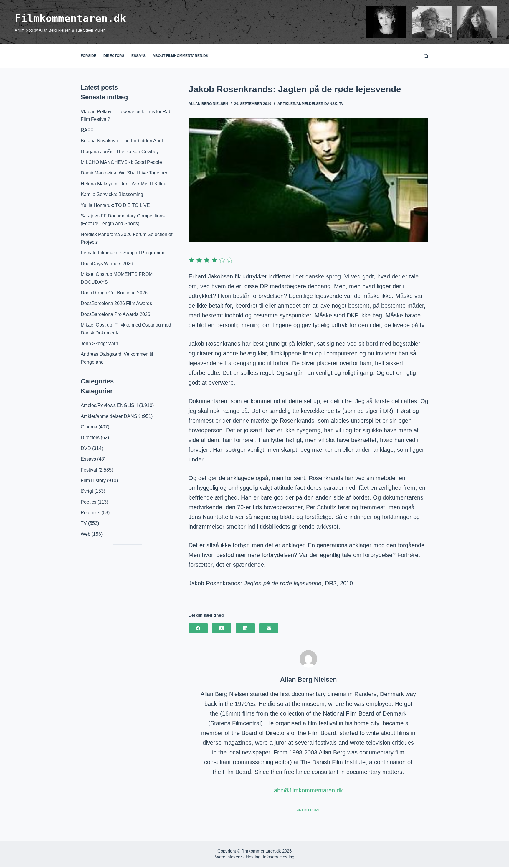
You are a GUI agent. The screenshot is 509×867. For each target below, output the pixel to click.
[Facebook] (198, 628)
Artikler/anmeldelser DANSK (307, 104)
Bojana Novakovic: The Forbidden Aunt (122, 140)
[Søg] (426, 56)
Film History (93, 480)
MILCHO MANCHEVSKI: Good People (121, 162)
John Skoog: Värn (99, 343)
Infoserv (234, 856)
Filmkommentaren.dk (70, 18)
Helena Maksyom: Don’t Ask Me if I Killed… (126, 183)
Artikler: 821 (308, 810)
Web (85, 534)
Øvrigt (87, 491)
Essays (138, 56)
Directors (113, 56)
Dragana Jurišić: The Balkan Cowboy (120, 151)
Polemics (90, 512)
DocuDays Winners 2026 (107, 263)
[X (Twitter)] (221, 628)
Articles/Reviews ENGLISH (109, 405)
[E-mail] (268, 628)
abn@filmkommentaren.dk (308, 790)
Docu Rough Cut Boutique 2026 (114, 292)
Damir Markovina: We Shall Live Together (124, 172)
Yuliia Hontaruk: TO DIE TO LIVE (115, 205)
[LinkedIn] (245, 628)
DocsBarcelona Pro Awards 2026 (115, 314)
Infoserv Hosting (278, 856)
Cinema (89, 426)
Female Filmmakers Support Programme (123, 252)
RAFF (87, 130)
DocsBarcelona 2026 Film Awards (116, 303)
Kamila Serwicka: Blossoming (112, 194)
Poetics (88, 502)
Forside (88, 56)
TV (341, 104)
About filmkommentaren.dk (181, 56)
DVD (86, 448)
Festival (89, 469)
